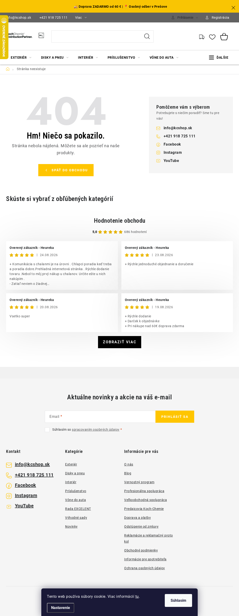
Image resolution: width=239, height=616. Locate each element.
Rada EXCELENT (78, 509)
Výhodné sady (76, 517)
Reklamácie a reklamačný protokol (148, 538)
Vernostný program (139, 482)
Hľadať (147, 36)
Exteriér (71, 464)
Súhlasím (178, 600)
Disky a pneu (75, 473)
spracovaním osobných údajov (96, 429)
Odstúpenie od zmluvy (141, 526)
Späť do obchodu (70, 170)
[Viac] (218, 57)
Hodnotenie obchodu (119, 220)
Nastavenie (60, 607)
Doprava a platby (137, 517)
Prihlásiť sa (174, 417)
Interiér (70, 482)
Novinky (71, 526)
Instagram (173, 152)
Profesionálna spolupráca (144, 491)
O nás (128, 464)
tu (137, 596)
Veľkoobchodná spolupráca (145, 500)
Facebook (172, 144)
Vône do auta (75, 500)
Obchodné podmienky (141, 550)
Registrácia (220, 17)
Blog (127, 473)
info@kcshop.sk (18, 17)
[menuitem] (21, 57)
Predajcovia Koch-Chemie (144, 509)
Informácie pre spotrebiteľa (145, 559)
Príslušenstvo (75, 491)
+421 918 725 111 (53, 17)
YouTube (171, 160)
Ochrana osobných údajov (144, 568)
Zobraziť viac (119, 342)
